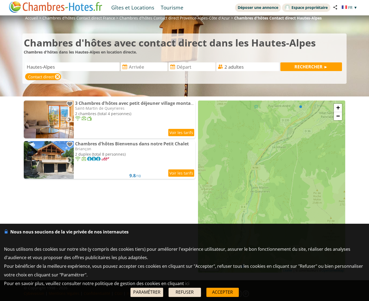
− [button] (338, 116)
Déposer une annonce (258, 7)
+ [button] (338, 107)
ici (187, 283)
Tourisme (172, 7)
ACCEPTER (222, 292)
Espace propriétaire (309, 7)
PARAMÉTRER (146, 292)
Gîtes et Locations (132, 7)
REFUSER (185, 292)
